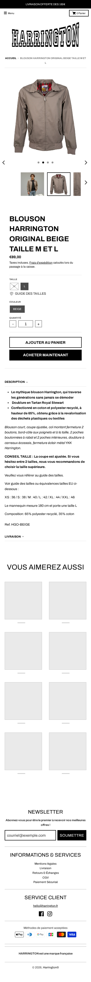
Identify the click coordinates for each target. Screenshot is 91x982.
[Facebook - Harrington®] (41, 914)
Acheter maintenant (45, 355)
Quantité (15, 318)
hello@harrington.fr (45, 905)
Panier (81, 13)
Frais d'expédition (40, 262)
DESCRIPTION (15, 382)
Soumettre (72, 835)
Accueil (10, 58)
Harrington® (51, 967)
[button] (27, 293)
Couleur (15, 302)
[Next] (86, 162)
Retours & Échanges (45, 873)
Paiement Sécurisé (45, 882)
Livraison (45, 868)
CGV (45, 877)
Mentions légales (45, 863)
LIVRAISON (13, 536)
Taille (13, 279)
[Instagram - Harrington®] (49, 914)
